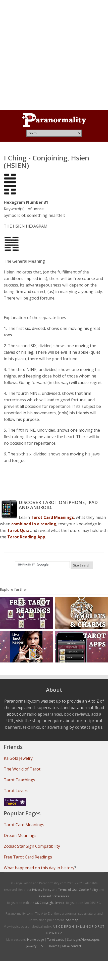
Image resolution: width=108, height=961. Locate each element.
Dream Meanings (20, 835)
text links (31, 727)
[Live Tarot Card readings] (26, 646)
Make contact (71, 946)
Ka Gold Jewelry (18, 758)
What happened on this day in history (39, 868)
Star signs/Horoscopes (83, 939)
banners (13, 727)
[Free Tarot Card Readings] (26, 613)
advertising (57, 727)
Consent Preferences (54, 896)
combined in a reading (33, 524)
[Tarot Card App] (81, 646)
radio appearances (44, 714)
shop (36, 720)
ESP (42, 946)
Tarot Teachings (19, 780)
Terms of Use (67, 890)
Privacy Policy (41, 890)
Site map (72, 920)
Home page (35, 939)
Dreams (53, 946)
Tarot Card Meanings (24, 824)
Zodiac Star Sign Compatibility (32, 846)
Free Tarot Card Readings (28, 857)
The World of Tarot (22, 769)
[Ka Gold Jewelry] (81, 613)
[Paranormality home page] (54, 120)
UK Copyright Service (50, 903)
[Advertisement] (54, 55)
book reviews (76, 714)
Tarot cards (55, 939)
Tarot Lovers (16, 790)
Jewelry (31, 946)
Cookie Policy (88, 890)
